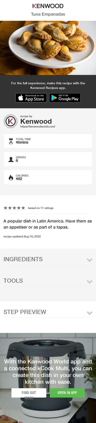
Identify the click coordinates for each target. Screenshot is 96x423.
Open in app (67, 392)
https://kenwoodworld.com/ (37, 126)
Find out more (29, 394)
